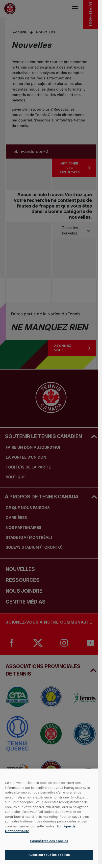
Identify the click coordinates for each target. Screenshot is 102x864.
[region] (49, 816)
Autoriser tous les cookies (49, 855)
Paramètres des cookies (49, 841)
